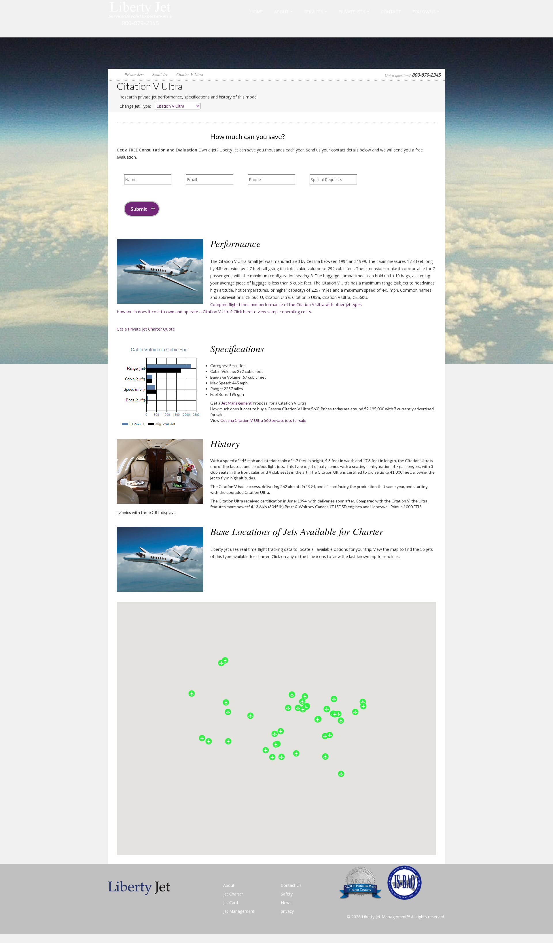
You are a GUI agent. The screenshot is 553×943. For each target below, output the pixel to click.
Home (257, 11)
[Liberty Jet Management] (140, 18)
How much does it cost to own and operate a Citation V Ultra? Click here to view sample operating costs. (214, 311)
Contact (391, 11)
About (281, 11)
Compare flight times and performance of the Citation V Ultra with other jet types (286, 304)
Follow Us (424, 11)
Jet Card (230, 902)
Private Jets (351, 11)
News (286, 902)
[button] (341, 773)
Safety (287, 894)
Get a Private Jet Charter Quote (146, 329)
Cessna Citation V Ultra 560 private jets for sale (263, 420)
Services (313, 11)
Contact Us (291, 885)
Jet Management (236, 403)
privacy (287, 911)
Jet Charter (233, 894)
